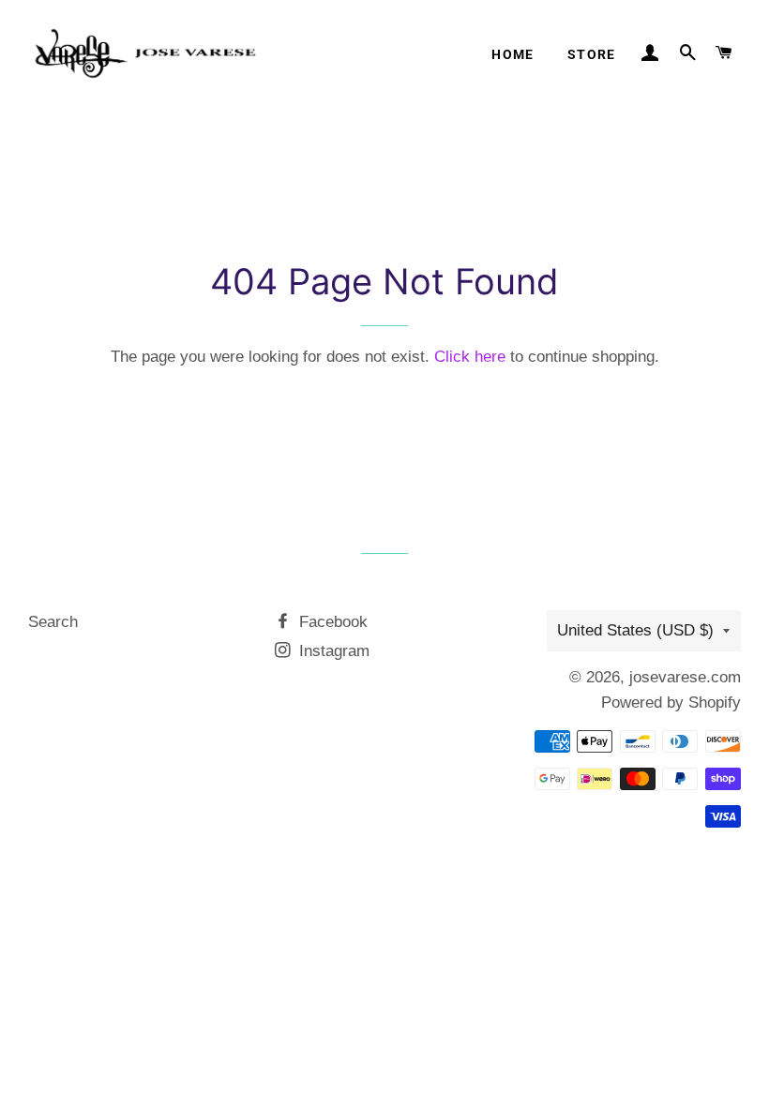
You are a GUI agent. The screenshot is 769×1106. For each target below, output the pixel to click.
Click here (469, 357)
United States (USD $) (635, 630)
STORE (591, 54)
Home (513, 54)
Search (53, 622)
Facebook (331, 622)
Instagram (331, 651)
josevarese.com (685, 677)
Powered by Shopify (671, 702)
